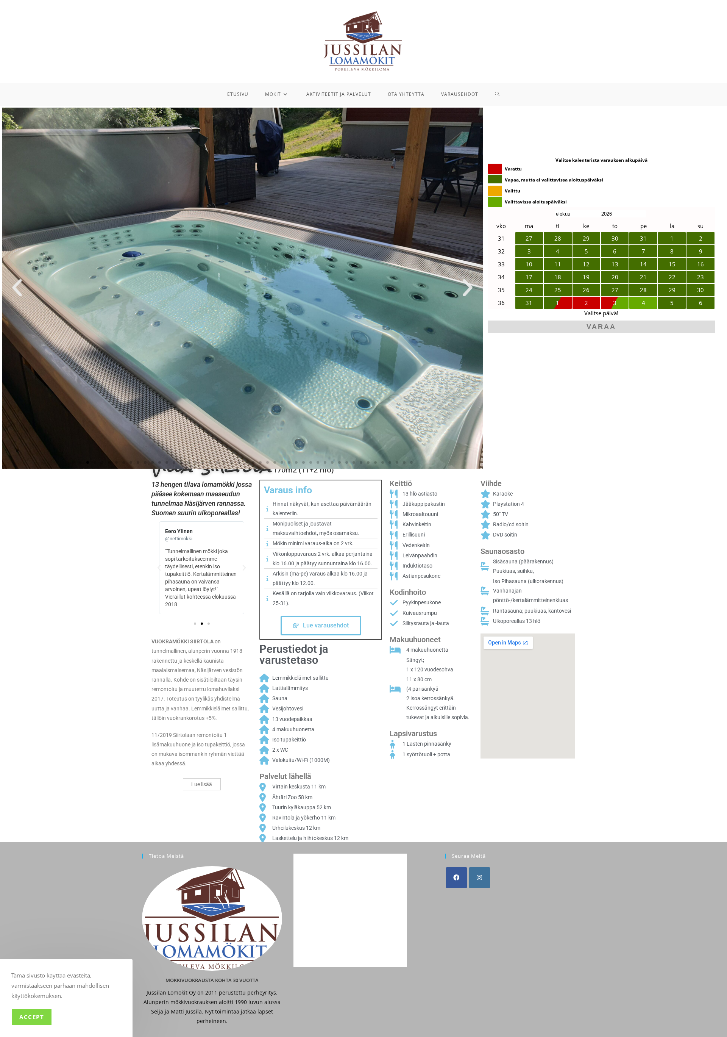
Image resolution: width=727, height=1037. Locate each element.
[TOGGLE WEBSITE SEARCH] (497, 94)
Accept (31, 1017)
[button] (17, 288)
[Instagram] (479, 877)
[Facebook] (456, 877)
